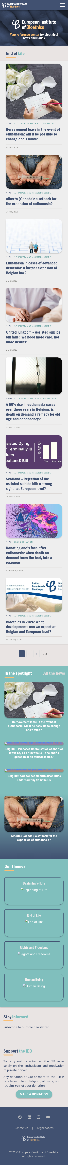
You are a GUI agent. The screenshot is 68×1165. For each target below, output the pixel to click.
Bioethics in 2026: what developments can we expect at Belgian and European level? (31, 626)
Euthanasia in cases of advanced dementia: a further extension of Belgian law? (31, 267)
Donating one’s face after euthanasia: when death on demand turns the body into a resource (29, 555)
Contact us (21, 1128)
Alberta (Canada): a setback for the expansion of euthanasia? (31, 201)
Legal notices (45, 1128)
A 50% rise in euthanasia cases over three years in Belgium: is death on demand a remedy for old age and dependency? (33, 411)
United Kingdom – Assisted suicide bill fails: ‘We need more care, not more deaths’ (33, 336)
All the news (54, 673)
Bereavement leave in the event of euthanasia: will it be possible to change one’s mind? (33, 134)
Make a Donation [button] (34, 1094)
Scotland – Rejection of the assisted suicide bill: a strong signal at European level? (29, 483)
